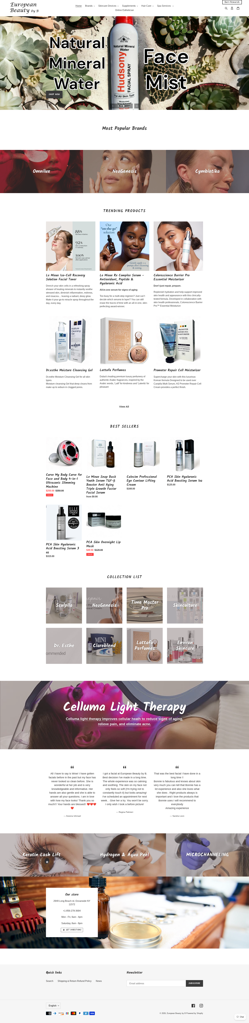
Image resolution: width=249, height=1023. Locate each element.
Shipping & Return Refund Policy (75, 981)
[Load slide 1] (119, 106)
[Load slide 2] (121, 106)
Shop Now (54, 100)
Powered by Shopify (194, 1013)
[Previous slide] (113, 106)
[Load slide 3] (124, 106)
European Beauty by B (176, 1013)
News (99, 981)
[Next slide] (129, 106)
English (52, 1005)
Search (49, 981)
